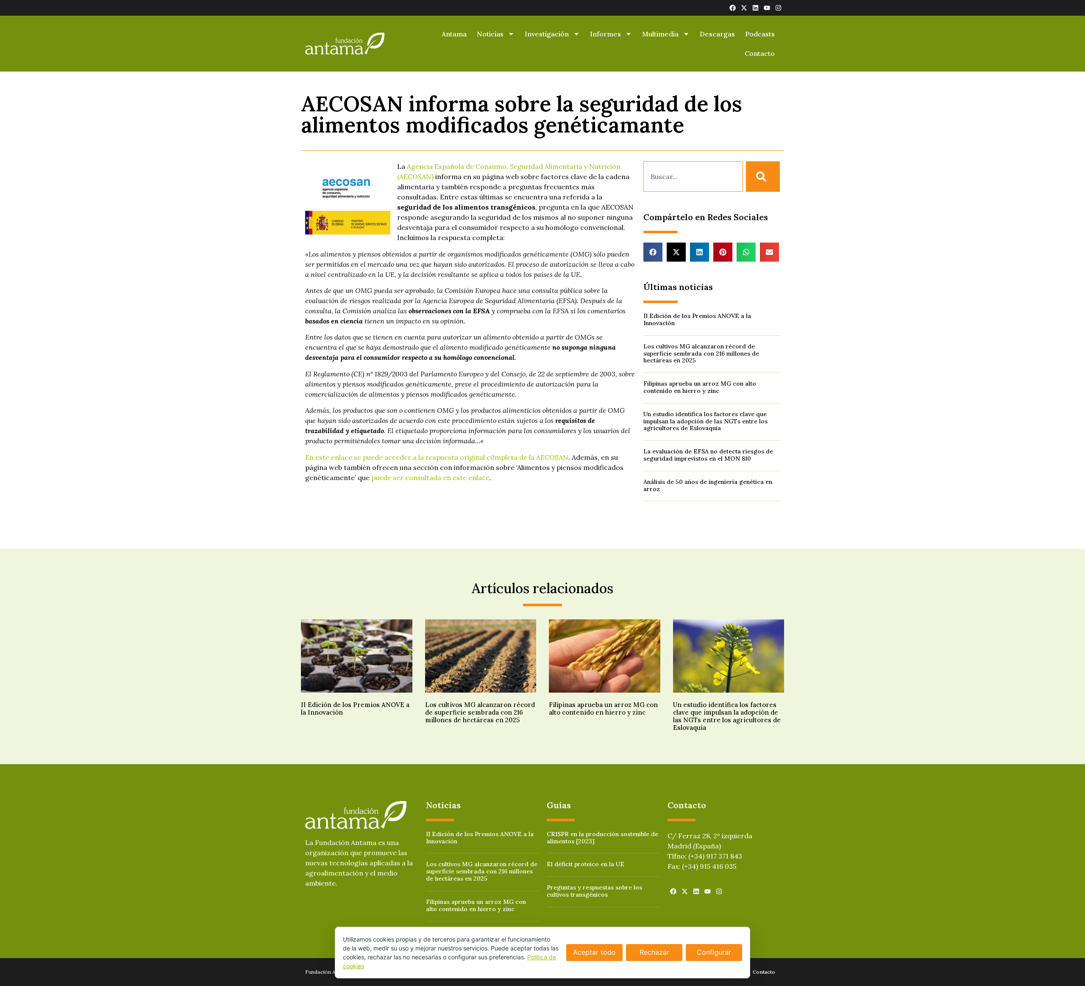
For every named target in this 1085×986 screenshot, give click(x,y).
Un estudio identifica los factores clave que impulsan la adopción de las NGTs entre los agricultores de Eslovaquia (705, 421)
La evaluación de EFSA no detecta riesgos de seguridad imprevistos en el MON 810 (708, 454)
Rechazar (654, 952)
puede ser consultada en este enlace (430, 477)
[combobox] (693, 176)
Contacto (760, 53)
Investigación (547, 34)
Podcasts (760, 34)
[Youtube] (767, 8)
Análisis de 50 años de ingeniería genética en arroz (707, 485)
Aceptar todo (594, 952)
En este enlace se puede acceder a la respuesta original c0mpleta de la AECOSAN (436, 457)
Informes (605, 34)
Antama (454, 34)
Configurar (714, 952)
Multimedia (660, 34)
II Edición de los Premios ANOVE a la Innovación (697, 319)
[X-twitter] (744, 8)
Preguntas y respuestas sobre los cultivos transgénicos (594, 891)
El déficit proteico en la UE (585, 864)
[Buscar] (763, 176)
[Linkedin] (755, 8)
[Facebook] (732, 8)
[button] (652, 252)
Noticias (490, 34)
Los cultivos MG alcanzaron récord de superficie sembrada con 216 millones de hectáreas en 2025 (701, 353)
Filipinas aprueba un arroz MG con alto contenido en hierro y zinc (699, 387)
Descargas (717, 34)
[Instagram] (778, 8)
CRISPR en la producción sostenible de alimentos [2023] (602, 837)
